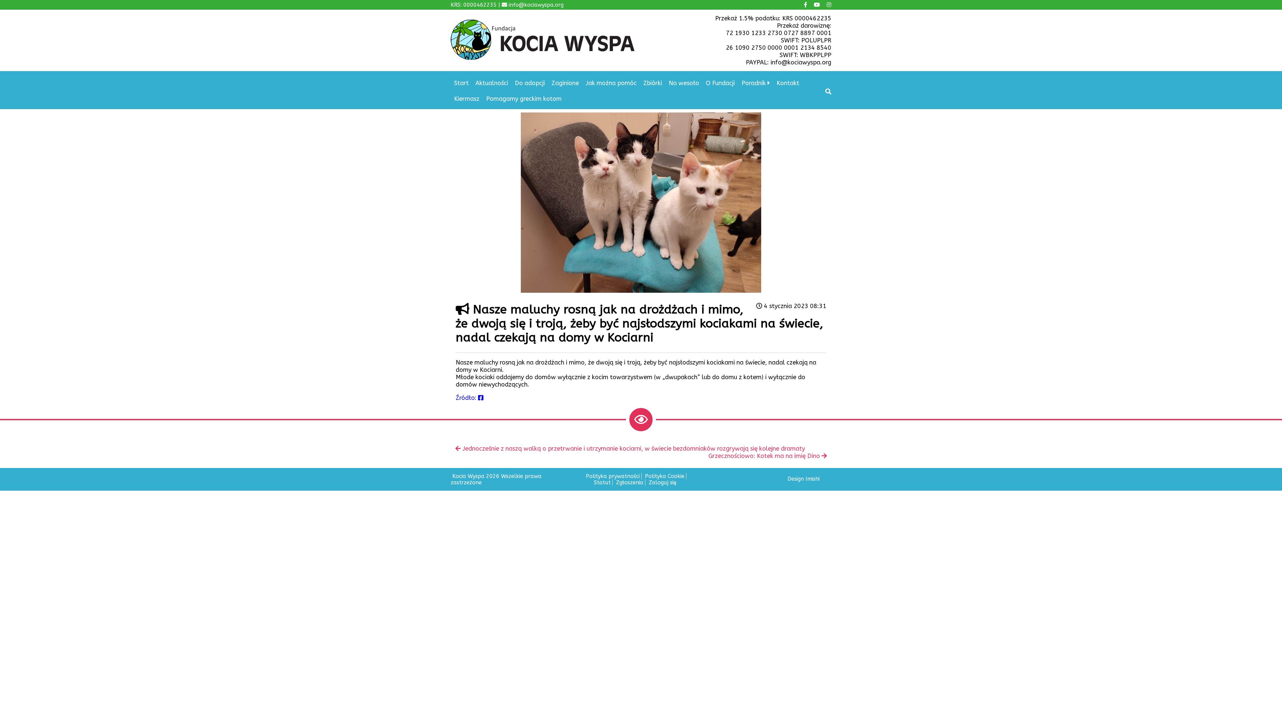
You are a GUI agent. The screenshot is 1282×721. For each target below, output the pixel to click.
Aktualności (491, 83)
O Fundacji (720, 83)
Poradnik (753, 83)
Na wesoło (684, 83)
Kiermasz (466, 98)
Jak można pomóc (611, 83)
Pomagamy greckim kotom (524, 98)
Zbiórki (652, 83)
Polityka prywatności (613, 476)
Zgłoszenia (629, 482)
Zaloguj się (662, 482)
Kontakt (788, 83)
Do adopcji (530, 83)
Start (461, 83)
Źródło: (467, 398)
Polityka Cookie (664, 476)
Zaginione (565, 83)
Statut (602, 482)
